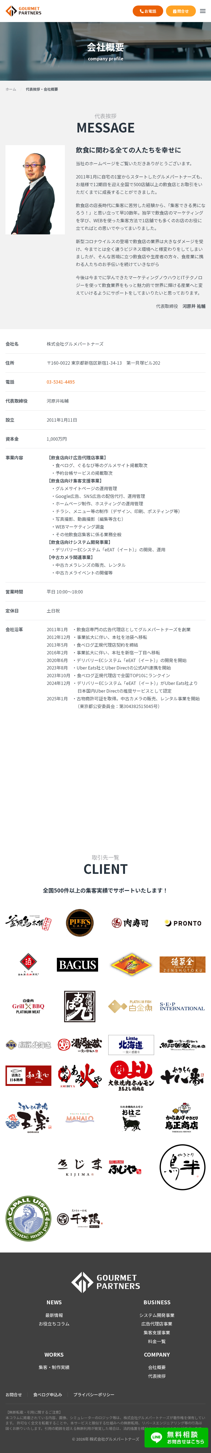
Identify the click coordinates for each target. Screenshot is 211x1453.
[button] (203, 11)
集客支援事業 (157, 1332)
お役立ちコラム (54, 1323)
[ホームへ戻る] (23, 11)
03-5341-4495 (61, 381)
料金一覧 (157, 1341)
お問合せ (13, 1394)
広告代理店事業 (156, 1323)
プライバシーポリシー (94, 1394)
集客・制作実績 (54, 1367)
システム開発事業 (156, 1315)
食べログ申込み (47, 1394)
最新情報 (54, 1315)
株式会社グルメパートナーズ (114, 1439)
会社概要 (157, 1367)
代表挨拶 (157, 1376)
